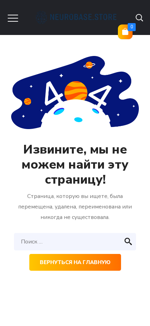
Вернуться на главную (75, 262)
